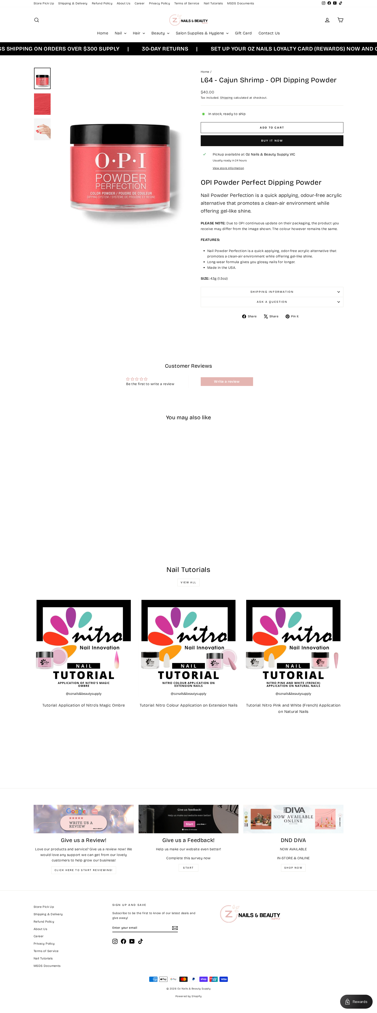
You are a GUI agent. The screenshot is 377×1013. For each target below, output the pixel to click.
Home (102, 33)
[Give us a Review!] (84, 819)
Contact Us (269, 33)
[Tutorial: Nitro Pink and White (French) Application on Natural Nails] (293, 647)
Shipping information (272, 292)
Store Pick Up (44, 3)
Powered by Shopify (188, 996)
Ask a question (272, 302)
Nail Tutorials (213, 3)
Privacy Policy (159, 3)
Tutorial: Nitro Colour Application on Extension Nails (188, 705)
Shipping (226, 98)
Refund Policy (102, 3)
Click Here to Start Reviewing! (84, 870)
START (188, 867)
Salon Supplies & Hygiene (200, 33)
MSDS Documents (240, 3)
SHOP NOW (293, 867)
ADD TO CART (70, 522)
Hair (137, 33)
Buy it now (272, 140)
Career (139, 3)
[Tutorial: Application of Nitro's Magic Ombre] (84, 647)
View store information (228, 168)
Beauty (158, 33)
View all (188, 582)
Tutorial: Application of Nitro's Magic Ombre (83, 705)
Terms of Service (186, 3)
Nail (119, 33)
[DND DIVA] (293, 819)
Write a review (227, 381)
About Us (123, 3)
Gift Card (243, 33)
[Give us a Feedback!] (189, 819)
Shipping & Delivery (72, 3)
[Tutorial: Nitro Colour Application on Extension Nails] (189, 647)
